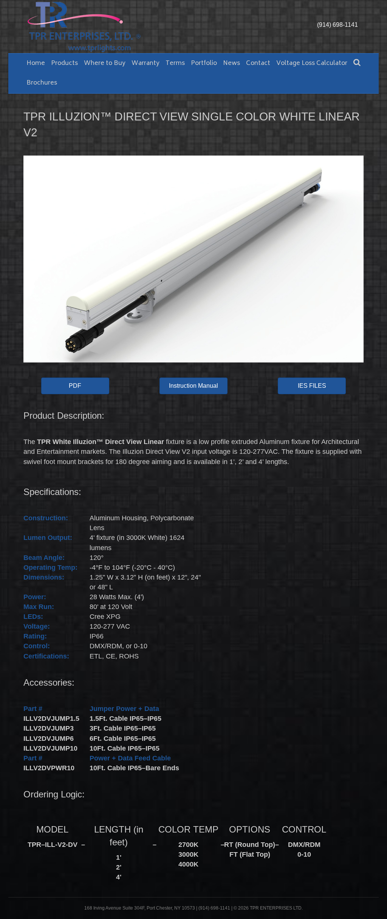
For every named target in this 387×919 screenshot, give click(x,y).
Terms (175, 63)
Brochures (41, 83)
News (231, 63)
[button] (75, 386)
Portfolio (204, 63)
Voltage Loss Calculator (311, 63)
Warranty (145, 63)
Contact (258, 63)
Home (35, 63)
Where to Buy (104, 63)
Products (64, 63)
